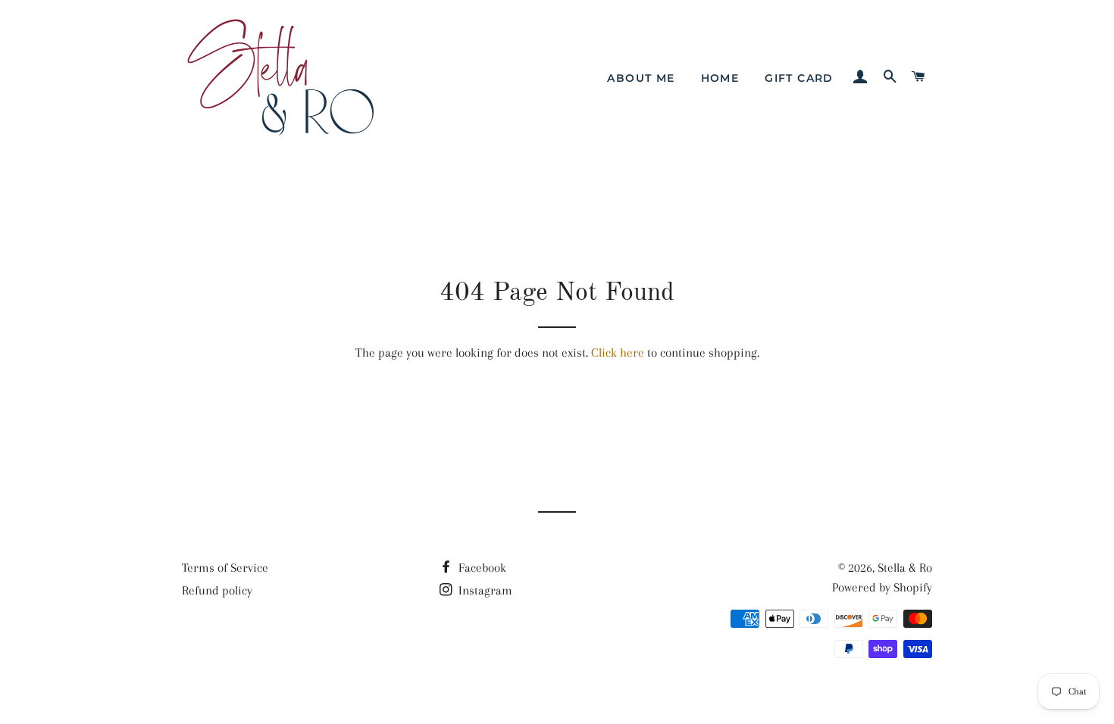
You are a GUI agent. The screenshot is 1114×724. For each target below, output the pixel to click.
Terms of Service (225, 567)
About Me (640, 78)
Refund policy (217, 590)
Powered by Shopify (882, 587)
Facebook (480, 567)
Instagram (483, 590)
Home (720, 78)
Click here (617, 352)
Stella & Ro (905, 567)
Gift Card (799, 78)
